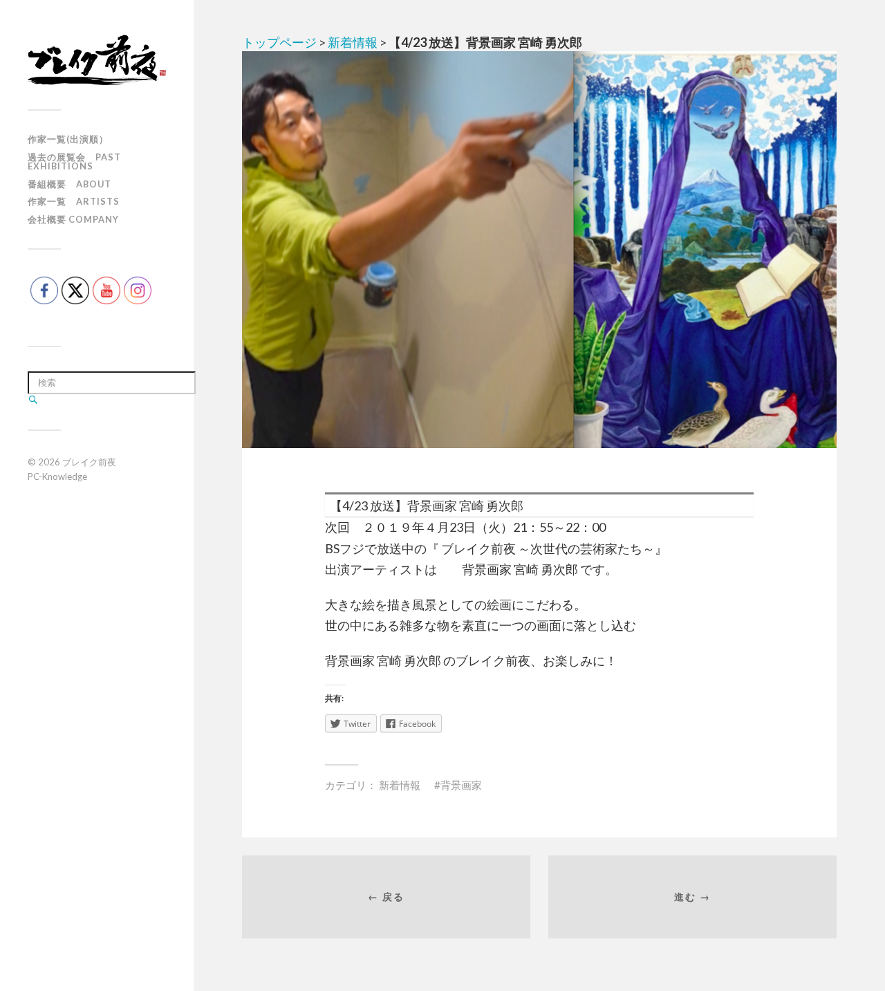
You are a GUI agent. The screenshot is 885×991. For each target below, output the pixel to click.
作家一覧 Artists (74, 201)
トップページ (279, 42)
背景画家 (461, 785)
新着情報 (353, 42)
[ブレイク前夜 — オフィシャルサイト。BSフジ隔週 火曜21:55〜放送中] (97, 60)
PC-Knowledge (57, 476)
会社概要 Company (73, 219)
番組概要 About (69, 183)
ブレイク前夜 (89, 461)
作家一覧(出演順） (68, 139)
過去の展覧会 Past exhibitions (74, 161)
